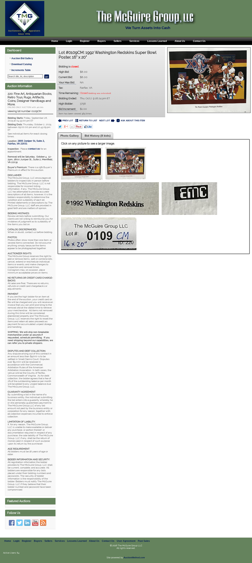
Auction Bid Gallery (22, 58)
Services (134, 41)
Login (69, 41)
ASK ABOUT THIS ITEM (133, 120)
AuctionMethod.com (134, 557)
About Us (180, 41)
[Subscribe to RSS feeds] (43, 523)
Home (54, 41)
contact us (34, 148)
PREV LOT (67, 120)
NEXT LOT (104, 120)
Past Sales (144, 541)
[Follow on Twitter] (19, 523)
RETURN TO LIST (88, 120)
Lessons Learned (157, 41)
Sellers (117, 41)
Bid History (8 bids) (98, 135)
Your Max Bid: (67, 82)
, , (26, 142)
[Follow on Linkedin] (27, 523)
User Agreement (126, 541)
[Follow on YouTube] (35, 523)
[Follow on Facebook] (11, 523)
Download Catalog (21, 64)
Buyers (101, 41)
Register (85, 41)
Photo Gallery (69, 135)
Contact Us (199, 41)
